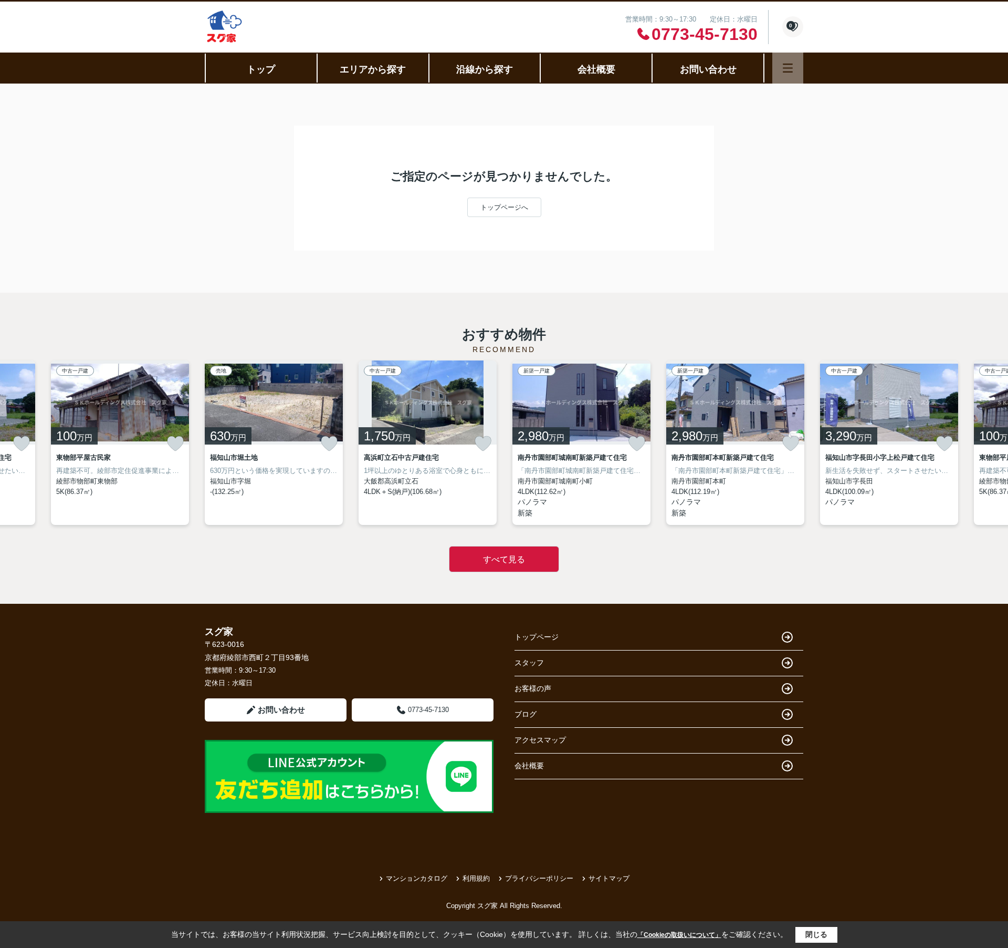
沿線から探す (484, 69)
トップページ (536, 637)
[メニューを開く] (788, 68)
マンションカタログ (416, 878)
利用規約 (476, 878)
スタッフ (529, 662)
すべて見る (504, 559)
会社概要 (596, 69)
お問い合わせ (708, 69)
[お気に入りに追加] (21, 443)
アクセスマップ (540, 740)
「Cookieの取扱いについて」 (679, 935)
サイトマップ (609, 878)
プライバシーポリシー (539, 878)
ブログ (525, 714)
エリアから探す (373, 69)
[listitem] (274, 442)
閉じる (816, 934)
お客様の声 (532, 688)
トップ (261, 69)
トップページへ (504, 207)
